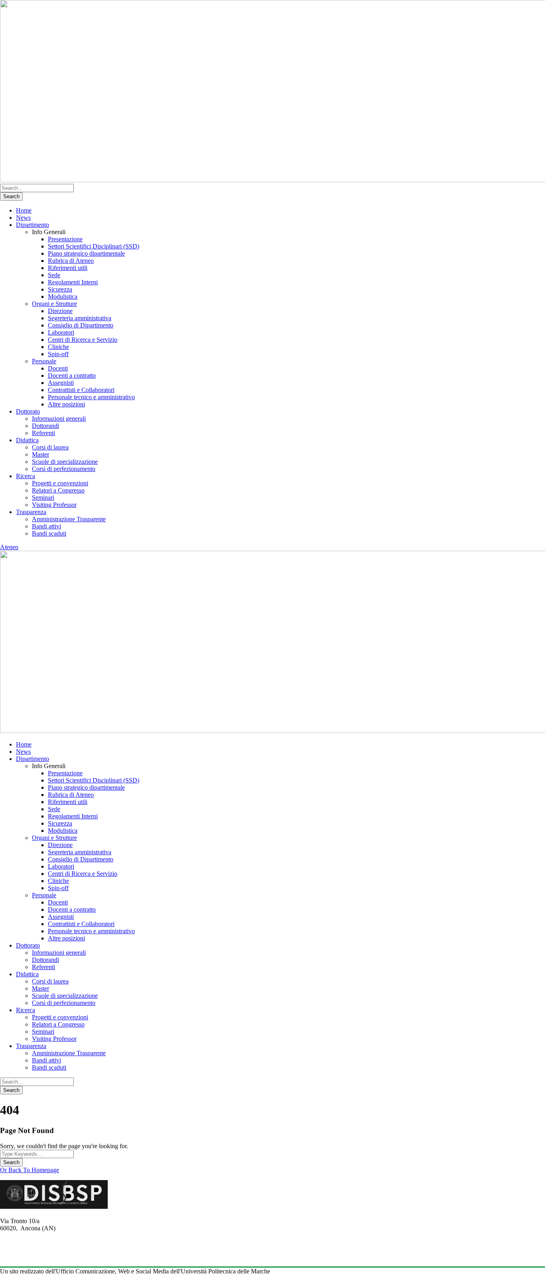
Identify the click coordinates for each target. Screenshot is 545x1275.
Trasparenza (31, 511)
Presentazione (65, 239)
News (23, 217)
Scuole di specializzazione (65, 461)
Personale (44, 361)
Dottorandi (45, 425)
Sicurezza (60, 289)
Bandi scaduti (49, 533)
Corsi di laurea (50, 447)
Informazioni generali (59, 418)
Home (24, 210)
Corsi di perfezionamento (63, 468)
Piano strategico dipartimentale (86, 253)
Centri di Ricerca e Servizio (82, 339)
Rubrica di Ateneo (71, 260)
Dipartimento (32, 224)
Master (40, 454)
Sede (54, 275)
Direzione (60, 310)
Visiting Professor (54, 504)
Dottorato (28, 411)
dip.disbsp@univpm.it (27, 1256)
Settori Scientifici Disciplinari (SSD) (93, 246)
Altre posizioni (66, 404)
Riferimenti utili (67, 267)
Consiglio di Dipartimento (80, 325)
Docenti (58, 368)
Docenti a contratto (72, 375)
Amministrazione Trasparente (69, 519)
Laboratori (61, 332)
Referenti (43, 433)
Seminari (43, 497)
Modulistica (62, 296)
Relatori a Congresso (58, 490)
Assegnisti (61, 382)
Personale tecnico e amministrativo (91, 397)
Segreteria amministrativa (79, 318)
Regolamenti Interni (73, 282)
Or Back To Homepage (29, 1170)
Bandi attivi (46, 526)
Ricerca (25, 476)
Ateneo (9, 547)
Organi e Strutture (54, 303)
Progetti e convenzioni (60, 483)
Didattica (27, 440)
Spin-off (58, 354)
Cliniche (58, 346)
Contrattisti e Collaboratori (81, 389)
